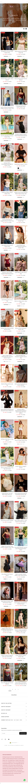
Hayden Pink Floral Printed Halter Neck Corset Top (20, 193)
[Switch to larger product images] (23, 28)
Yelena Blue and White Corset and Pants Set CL (21, 683)
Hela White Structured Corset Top (7, 246)
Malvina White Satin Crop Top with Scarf (7, 468)
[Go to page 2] (18, 689)
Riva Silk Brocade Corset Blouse (7, 683)
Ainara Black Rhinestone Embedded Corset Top (21, 494)
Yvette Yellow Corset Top (21, 440)
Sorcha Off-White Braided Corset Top (7, 136)
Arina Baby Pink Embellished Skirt (9, 770)
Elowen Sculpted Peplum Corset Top (16, 768)
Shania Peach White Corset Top (21, 220)
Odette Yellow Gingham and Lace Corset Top (7, 656)
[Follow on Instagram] (5, 739)
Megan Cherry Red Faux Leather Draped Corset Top (7, 547)
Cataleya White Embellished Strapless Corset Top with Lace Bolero (20, 411)
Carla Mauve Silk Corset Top (21, 273)
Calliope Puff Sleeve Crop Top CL (7, 440)
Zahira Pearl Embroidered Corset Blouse (21, 384)
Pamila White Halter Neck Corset (7, 79)
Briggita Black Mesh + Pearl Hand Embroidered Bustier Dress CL (7, 630)
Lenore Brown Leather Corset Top (21, 656)
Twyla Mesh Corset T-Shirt (20, 164)
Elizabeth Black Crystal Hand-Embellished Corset (21, 135)
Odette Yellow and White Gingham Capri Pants (21, 630)
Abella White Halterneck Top (7, 384)
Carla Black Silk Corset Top (7, 300)
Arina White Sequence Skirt (8, 773)
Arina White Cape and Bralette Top (15, 765)
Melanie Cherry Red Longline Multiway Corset (7, 273)
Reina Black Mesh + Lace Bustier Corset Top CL (21, 521)
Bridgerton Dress (11, 761)
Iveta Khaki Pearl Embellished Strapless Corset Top (20, 246)
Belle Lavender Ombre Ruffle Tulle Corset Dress (21, 575)
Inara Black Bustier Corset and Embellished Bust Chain (20, 548)
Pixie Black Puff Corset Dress (7, 575)
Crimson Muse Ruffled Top (8, 766)
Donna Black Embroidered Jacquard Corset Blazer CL (7, 410)
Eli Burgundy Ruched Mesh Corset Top (21, 106)
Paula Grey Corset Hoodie (7, 520)
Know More (14, 695)
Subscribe (23, 733)
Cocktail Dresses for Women (12, 758)
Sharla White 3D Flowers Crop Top (21, 52)
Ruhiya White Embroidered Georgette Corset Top (7, 164)
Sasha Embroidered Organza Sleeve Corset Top (7, 220)
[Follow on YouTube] (8, 739)
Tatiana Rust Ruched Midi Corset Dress (7, 329)
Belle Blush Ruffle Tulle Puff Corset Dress (7, 602)
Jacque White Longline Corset (20, 467)
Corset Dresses (21, 758)
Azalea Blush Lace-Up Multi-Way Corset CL (7, 494)
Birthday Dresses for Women (8, 757)
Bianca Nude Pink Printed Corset (21, 79)
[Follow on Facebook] (2, 739)
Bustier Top (5, 760)
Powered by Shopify (19, 745)
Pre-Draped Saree (11, 760)
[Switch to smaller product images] (26, 28)
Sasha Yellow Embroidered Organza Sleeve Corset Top (7, 108)
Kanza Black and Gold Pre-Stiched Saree (20, 603)
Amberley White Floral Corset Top (7, 193)
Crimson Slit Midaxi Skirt (19, 771)
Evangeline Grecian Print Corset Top (7, 52)
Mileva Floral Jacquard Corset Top (20, 329)
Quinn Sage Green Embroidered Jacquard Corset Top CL (7, 356)
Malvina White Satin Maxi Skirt (21, 301)
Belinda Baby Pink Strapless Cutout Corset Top (21, 356)
